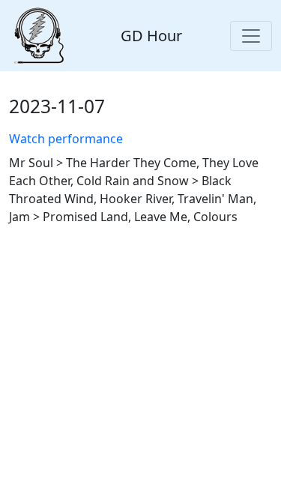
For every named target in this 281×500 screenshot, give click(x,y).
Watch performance (66, 138)
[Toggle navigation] (251, 36)
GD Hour (151, 35)
